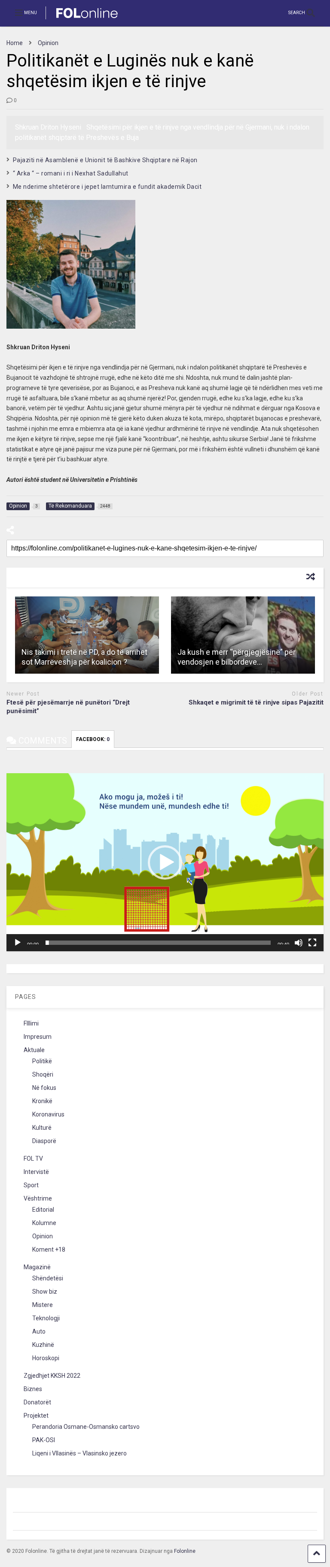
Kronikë (42, 1101)
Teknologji (46, 1318)
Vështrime (38, 1198)
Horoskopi (45, 1358)
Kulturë (42, 1127)
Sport (31, 1185)
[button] (165, 862)
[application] (165, 862)
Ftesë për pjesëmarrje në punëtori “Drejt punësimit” (68, 707)
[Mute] (298, 942)
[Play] (17, 942)
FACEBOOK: (93, 739)
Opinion (42, 1236)
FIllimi (31, 1023)
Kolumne (44, 1222)
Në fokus (44, 1087)
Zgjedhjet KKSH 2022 (52, 1375)
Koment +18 (48, 1249)
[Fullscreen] (312, 942)
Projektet (36, 1415)
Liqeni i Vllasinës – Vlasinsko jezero (79, 1453)
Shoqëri (42, 1074)
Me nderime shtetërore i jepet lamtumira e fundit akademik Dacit (107, 186)
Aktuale (34, 1050)
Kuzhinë (43, 1344)
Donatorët (37, 1402)
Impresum (38, 1036)
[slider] (158, 943)
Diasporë (44, 1140)
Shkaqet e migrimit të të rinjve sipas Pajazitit (256, 702)
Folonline (185, 1551)
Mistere (42, 1304)
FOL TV (33, 1158)
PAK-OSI (43, 1440)
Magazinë (37, 1267)
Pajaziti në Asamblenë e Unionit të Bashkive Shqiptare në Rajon (105, 160)
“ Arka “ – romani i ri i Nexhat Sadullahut (70, 173)
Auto (39, 1331)
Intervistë (36, 1171)
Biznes (33, 1388)
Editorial (43, 1209)
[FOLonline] (82, 19)
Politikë (42, 1061)
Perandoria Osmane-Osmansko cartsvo (86, 1426)
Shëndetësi (47, 1278)
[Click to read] (87, 635)
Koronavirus (48, 1114)
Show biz (44, 1291)
